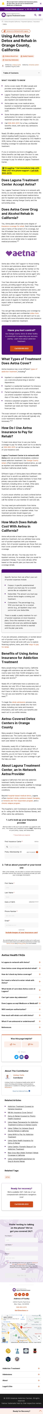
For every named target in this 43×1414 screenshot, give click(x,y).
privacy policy (21, 943)
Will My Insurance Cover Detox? (20, 1112)
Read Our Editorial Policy (20, 1091)
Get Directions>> (21, 1310)
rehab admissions (18, 702)
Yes (14, 1044)
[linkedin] (23, 1294)
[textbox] (21, 906)
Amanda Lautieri (34, 65)
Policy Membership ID (13, 852)
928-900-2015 (31, 9)
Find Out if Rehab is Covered (14, 9)
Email (7, 921)
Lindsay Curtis (16, 65)
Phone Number (10, 911)
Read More (8, 1087)
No (32, 1044)
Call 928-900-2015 (21, 348)
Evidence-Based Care (11, 56)
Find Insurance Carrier (13, 841)
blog (27, 1294)
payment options (26, 21)
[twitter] (19, 1294)
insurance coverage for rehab (13, 226)
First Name (9, 883)
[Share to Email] (26, 1057)
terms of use (10, 943)
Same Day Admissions (11, 60)
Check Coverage (21, 948)
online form (34, 313)
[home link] (2, 21)
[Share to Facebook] (21, 1057)
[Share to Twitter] (16, 1057)
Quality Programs (28, 56)
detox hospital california (12, 21)
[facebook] (15, 1294)
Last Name (9, 893)
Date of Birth (10, 902)
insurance (37, 21)
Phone (7, 1254)
